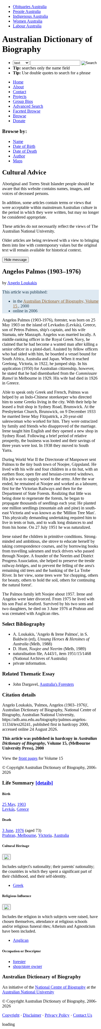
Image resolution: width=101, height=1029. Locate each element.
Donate (19, 120)
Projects (19, 96)
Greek (18, 885)
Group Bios (23, 101)
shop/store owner (27, 966)
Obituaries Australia (30, 6)
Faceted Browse (26, 111)
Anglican (21, 940)
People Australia (27, 11)
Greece (23, 809)
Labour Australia (27, 26)
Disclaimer (32, 1015)
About (18, 87)
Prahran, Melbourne (19, 835)
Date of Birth (24, 146)
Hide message (15, 260)
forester (19, 961)
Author (19, 156)
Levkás (8, 809)
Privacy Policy (57, 1015)
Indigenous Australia (30, 16)
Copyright (10, 1015)
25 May (8, 804)
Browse (19, 116)
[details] (44, 783)
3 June (7, 830)
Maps (17, 161)
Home (18, 82)
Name (18, 141)
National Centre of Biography (60, 987)
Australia (61, 835)
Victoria (45, 835)
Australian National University (28, 992)
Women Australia (27, 21)
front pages (28, 758)
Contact (19, 91)
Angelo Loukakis (22, 283)
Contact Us (82, 1015)
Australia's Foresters (57, 684)
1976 (19, 830)
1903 (21, 804)
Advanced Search (28, 106)
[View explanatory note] (6, 857)
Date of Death (25, 151)
